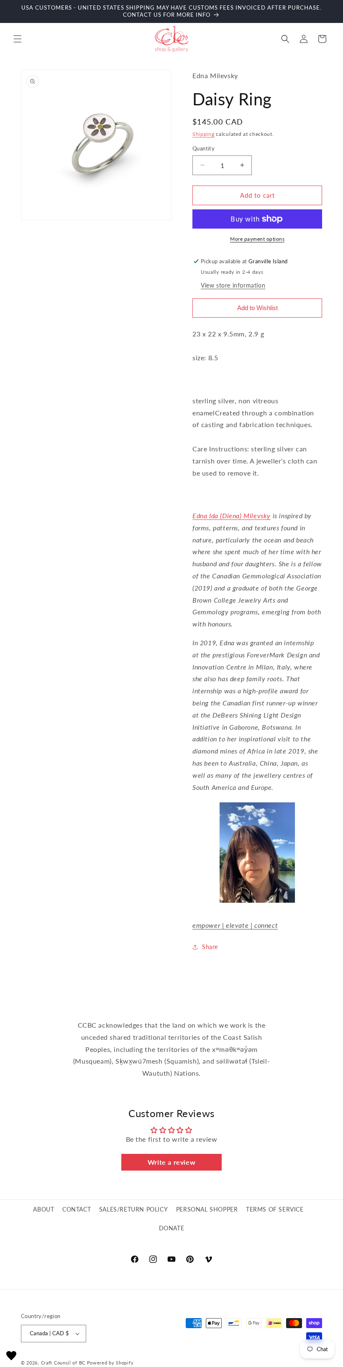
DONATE (171, 1228)
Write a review (171, 1162)
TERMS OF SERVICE (275, 1209)
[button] (17, 39)
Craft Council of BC (63, 1362)
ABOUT (43, 1209)
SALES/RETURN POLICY (133, 1209)
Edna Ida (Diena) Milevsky (231, 515)
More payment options (257, 239)
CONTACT (76, 1209)
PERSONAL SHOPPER (207, 1209)
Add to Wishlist (257, 307)
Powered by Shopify (110, 1362)
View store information (233, 285)
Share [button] (210, 946)
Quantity (203, 148)
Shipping (203, 134)
